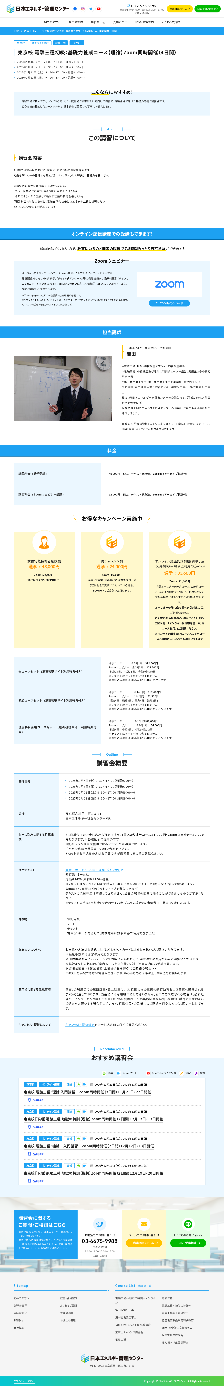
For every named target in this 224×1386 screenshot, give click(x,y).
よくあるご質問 (171, 22)
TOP (16, 31)
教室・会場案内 (144, 22)
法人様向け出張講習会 (175, 1342)
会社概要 (19, 1328)
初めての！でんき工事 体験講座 (133, 1325)
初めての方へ (52, 22)
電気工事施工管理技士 (175, 1313)
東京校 (21, 43)
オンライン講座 (41, 43)
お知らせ (19, 1320)
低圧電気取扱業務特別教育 (178, 1320)
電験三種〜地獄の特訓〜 (176, 1305)
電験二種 (120, 1339)
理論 (77, 43)
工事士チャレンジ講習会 (129, 1332)
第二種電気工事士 (126, 1310)
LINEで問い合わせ (206, 8)
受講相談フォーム (178, 8)
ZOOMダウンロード (171, 303)
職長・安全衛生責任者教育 (177, 1328)
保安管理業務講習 (172, 1335)
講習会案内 (76, 22)
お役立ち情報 (68, 1320)
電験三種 (60, 43)
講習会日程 (98, 22)
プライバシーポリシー (24, 1381)
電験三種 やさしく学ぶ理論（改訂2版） (92, 870)
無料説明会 (20, 1313)
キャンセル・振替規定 (80, 1024)
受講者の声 (120, 22)
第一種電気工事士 (126, 1317)
